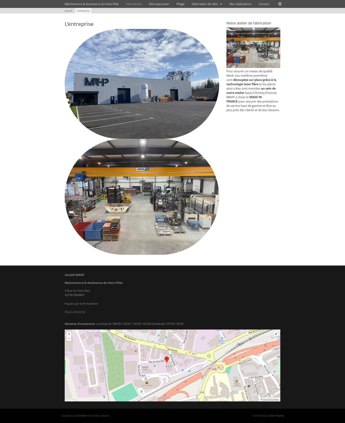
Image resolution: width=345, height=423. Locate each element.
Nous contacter (75, 312)
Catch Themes (276, 415)
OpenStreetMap (271, 399)
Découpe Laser (159, 4)
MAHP (83, 415)
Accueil (68, 10)
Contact (264, 4)
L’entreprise (134, 4)
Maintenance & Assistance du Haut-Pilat (92, 4)
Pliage (180, 4)
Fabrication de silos (205, 4)
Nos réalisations (240, 4)
